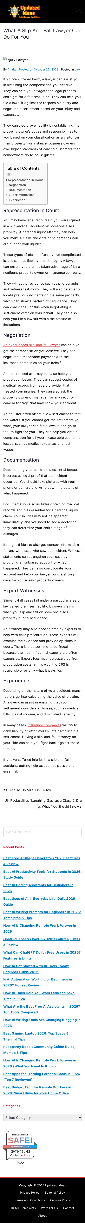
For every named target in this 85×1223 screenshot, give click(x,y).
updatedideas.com (20, 1147)
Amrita (12, 69)
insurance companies (44, 725)
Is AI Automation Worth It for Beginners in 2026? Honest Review (37, 982)
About (42, 1215)
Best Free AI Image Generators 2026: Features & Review (41, 861)
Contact (68, 1208)
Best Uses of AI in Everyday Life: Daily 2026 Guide (39, 901)
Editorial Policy (55, 1192)
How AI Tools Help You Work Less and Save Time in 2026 (38, 996)
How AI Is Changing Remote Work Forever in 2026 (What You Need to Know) (39, 1063)
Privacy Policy (29, 1192)
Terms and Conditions (30, 1200)
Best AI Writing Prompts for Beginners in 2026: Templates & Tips (42, 915)
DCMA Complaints (23, 1208)
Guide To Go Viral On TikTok (28, 790)
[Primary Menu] (78, 11)
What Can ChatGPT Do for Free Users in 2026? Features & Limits (42, 955)
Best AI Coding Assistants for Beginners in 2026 (38, 888)
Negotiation (17, 185)
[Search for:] (42, 832)
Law (77, 69)
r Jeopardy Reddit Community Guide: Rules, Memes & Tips (39, 1050)
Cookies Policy (60, 1200)
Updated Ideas (55, 1185)
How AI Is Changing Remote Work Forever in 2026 (39, 928)
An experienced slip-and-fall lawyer (31, 345)
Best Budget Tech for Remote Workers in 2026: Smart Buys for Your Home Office (37, 1090)
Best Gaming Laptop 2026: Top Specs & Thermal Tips (35, 1036)
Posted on (38, 69)
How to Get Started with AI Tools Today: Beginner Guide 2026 (36, 969)
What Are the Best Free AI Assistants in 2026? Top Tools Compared (41, 1009)
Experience (17, 200)
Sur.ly (27, 1155)
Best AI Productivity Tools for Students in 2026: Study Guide (42, 875)
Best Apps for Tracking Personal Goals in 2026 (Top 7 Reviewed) (41, 1077)
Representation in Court (25, 180)
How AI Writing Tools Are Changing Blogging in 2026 (41, 1023)
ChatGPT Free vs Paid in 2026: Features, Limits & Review (41, 942)
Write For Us (49, 1208)
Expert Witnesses (21, 194)
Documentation (20, 190)
